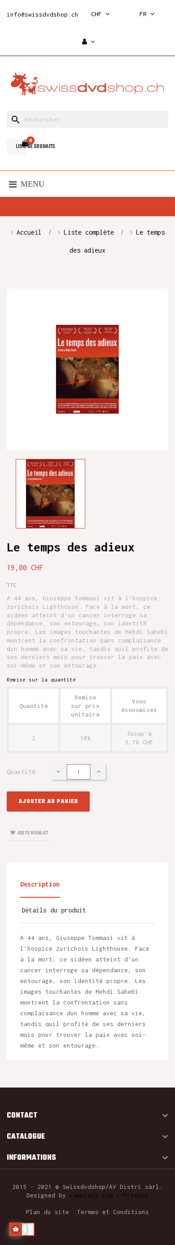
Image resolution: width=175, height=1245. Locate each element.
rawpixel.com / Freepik (109, 1195)
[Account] (88, 42)
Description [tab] (40, 884)
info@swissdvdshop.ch (43, 14)
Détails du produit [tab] (54, 910)
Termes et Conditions (113, 1211)
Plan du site (47, 1211)
